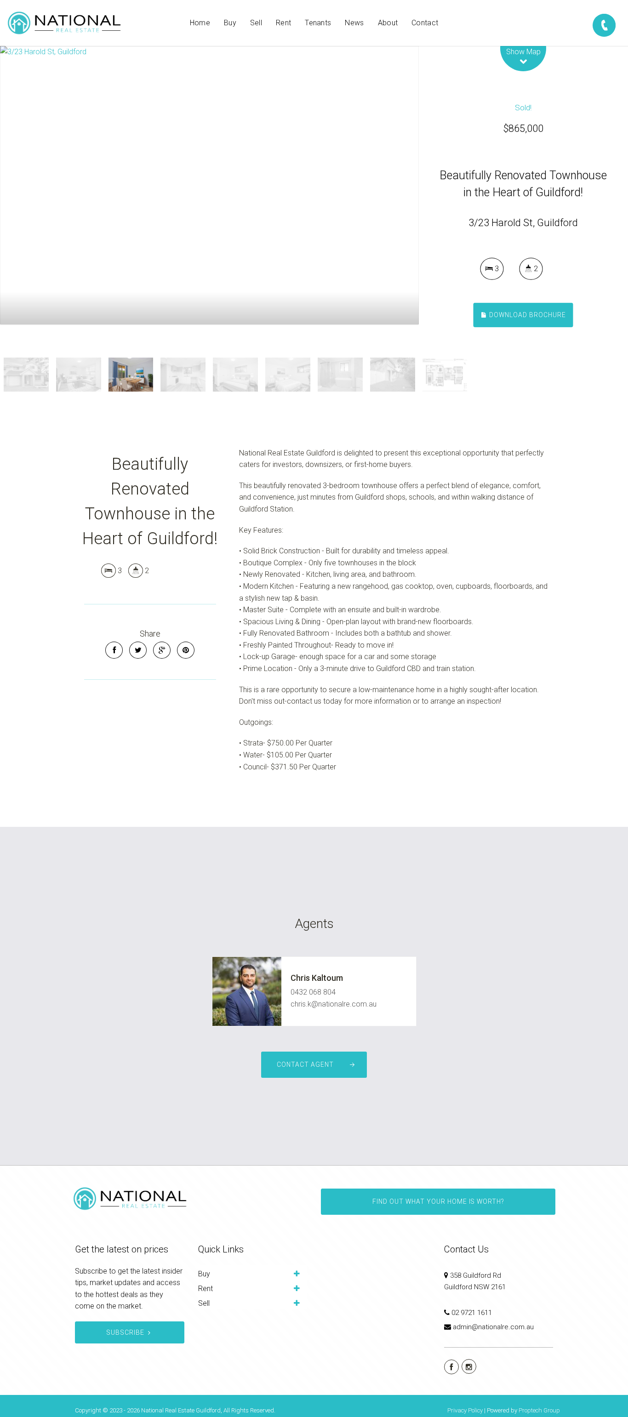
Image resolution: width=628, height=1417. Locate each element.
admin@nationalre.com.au (493, 1327)
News (354, 22)
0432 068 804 (313, 992)
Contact (424, 22)
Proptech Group (539, 1410)
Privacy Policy (465, 1410)
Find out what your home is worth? (438, 1201)
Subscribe (125, 1332)
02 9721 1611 (471, 1313)
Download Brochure (526, 314)
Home (200, 22)
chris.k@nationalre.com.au (334, 1004)
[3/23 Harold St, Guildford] (209, 185)
